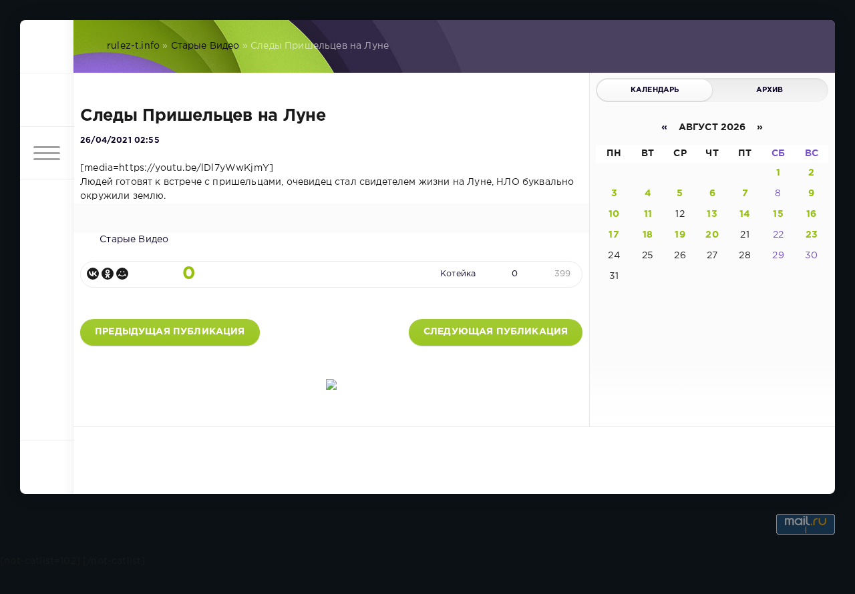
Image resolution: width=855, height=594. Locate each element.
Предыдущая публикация (170, 332)
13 (712, 214)
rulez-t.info (133, 46)
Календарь (655, 90)
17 (614, 235)
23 (812, 235)
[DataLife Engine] (46, 46)
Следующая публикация (495, 332)
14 (744, 214)
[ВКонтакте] (93, 274)
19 (680, 235)
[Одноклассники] (108, 274)
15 (778, 214)
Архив (770, 90)
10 (614, 214)
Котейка (458, 274)
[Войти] (46, 100)
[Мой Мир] (122, 274)
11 (648, 214)
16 (811, 214)
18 (648, 235)
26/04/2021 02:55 (120, 140)
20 (711, 235)
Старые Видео (205, 46)
